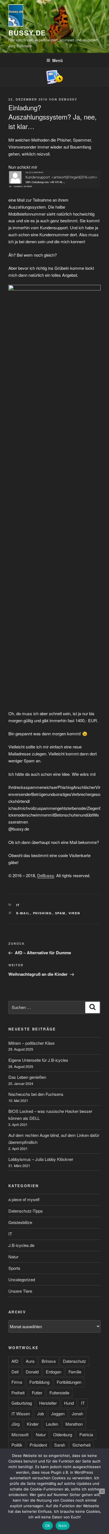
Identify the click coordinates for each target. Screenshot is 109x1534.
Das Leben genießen (27, 1077)
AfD (14, 1361)
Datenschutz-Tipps (25, 1211)
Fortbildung (39, 1382)
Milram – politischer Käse (31, 1043)
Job (40, 1413)
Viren (74, 913)
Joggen (58, 1413)
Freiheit (18, 1392)
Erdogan (53, 1372)
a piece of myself (23, 1199)
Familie (74, 1372)
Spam (60, 913)
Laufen (52, 1424)
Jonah (77, 1413)
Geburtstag (21, 1403)
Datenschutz (74, 1361)
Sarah (59, 1445)
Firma (16, 1382)
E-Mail (23, 913)
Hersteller (48, 1403)
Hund (69, 1403)
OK (47, 1525)
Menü (57, 60)
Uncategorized (21, 1279)
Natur (13, 1256)
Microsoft (20, 1434)
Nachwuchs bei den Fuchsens (35, 1094)
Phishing (42, 913)
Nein (62, 1525)
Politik (16, 1445)
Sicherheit (81, 1445)
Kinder (33, 1424)
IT (18, 905)
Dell (14, 1372)
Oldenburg (62, 1434)
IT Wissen (20, 1413)
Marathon (74, 1424)
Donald (32, 1372)
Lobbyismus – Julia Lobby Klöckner (40, 1159)
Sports (14, 1268)
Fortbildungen (69, 1382)
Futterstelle (59, 1392)
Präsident (38, 1445)
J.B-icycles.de (21, 1245)
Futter (37, 1392)
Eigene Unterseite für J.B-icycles (38, 1060)
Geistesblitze (20, 1222)
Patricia (86, 1434)
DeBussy (68, 99)
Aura (30, 1361)
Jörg (15, 1424)
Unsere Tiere (20, 1291)
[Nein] (102, 1491)
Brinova (49, 1361)
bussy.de (27, 32)
